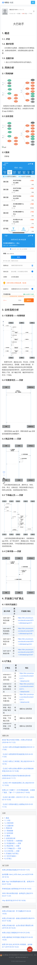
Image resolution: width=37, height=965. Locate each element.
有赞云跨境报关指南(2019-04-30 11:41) (16, 870)
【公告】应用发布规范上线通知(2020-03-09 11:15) (17, 805)
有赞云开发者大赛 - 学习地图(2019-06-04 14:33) (16, 912)
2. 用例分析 (8, 828)
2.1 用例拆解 (8, 831)
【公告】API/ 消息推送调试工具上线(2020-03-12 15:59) (18, 784)
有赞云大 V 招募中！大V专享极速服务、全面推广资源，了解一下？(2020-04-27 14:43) (18, 791)
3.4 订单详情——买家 (11, 851)
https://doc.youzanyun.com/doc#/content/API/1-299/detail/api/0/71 (26, 620)
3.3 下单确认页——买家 (12, 848)
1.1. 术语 (7, 820)
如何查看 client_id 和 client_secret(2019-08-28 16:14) (17, 875)
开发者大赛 (12, 13)
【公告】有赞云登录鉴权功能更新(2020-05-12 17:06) (18, 748)
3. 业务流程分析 (9, 838)
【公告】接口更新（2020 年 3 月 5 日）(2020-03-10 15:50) (18, 798)
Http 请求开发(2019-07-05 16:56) (14, 900)
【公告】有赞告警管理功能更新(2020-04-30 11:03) (17, 755)
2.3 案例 (7, 836)
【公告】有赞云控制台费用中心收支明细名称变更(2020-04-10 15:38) (18, 769)
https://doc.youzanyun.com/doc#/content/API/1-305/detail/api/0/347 (26, 652)
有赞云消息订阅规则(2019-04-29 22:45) (16, 932)
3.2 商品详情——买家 (11, 846)
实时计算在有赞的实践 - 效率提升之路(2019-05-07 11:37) (17, 894)
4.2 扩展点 (8, 858)
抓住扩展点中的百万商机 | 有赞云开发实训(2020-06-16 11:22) (17, 741)
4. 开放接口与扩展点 (11, 853)
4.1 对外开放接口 (10, 856)
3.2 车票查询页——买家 (12, 843)
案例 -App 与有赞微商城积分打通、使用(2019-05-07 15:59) (18, 882)
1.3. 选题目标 (9, 825)
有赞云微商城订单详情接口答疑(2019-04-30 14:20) (17, 938)
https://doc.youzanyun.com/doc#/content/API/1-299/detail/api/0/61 (26, 641)
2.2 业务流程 (8, 833)
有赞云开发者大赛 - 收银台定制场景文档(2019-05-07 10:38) (18, 919)
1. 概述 (6, 818)
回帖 (18, 13)
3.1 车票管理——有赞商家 (13, 841)
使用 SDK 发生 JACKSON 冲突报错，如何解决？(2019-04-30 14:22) (17, 945)
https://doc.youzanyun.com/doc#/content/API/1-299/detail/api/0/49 (26, 631)
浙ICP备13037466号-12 (21, 957)
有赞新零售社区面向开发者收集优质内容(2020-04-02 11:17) (16, 777)
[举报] (33, 11)
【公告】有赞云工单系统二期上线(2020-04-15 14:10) (18, 762)
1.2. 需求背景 (9, 823)
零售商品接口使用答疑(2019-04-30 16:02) (16, 889)
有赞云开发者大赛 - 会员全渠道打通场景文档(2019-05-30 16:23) (17, 926)
